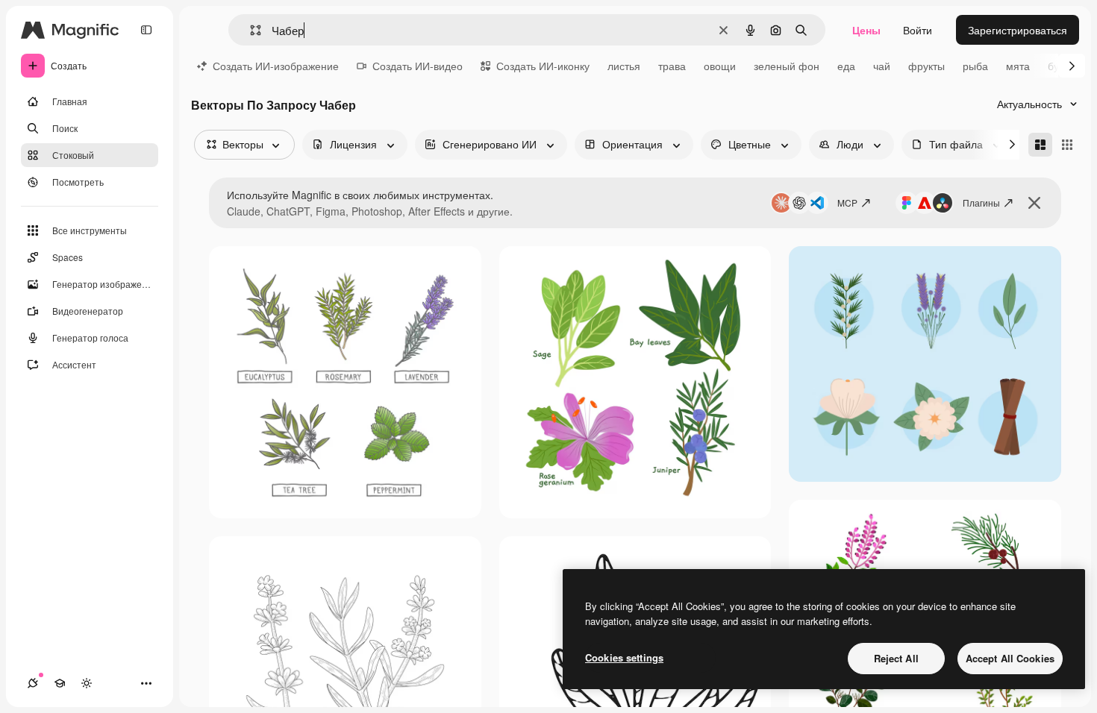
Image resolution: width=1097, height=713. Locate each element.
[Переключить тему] (87, 683)
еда (846, 65)
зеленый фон (786, 65)
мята (1018, 65)
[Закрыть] (1034, 203)
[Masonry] (1040, 145)
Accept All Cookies (1010, 658)
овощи (720, 65)
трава (672, 65)
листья (623, 65)
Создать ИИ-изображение (276, 65)
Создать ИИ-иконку (543, 65)
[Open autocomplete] (249, 30)
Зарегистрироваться (1017, 29)
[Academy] (60, 683)
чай (881, 65)
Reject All (896, 658)
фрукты (926, 65)
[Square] (1067, 145)
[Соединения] (33, 683)
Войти (917, 29)
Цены (866, 29)
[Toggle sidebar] (146, 30)
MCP (847, 202)
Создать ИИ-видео (417, 65)
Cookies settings (624, 657)
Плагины (981, 202)
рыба (975, 65)
